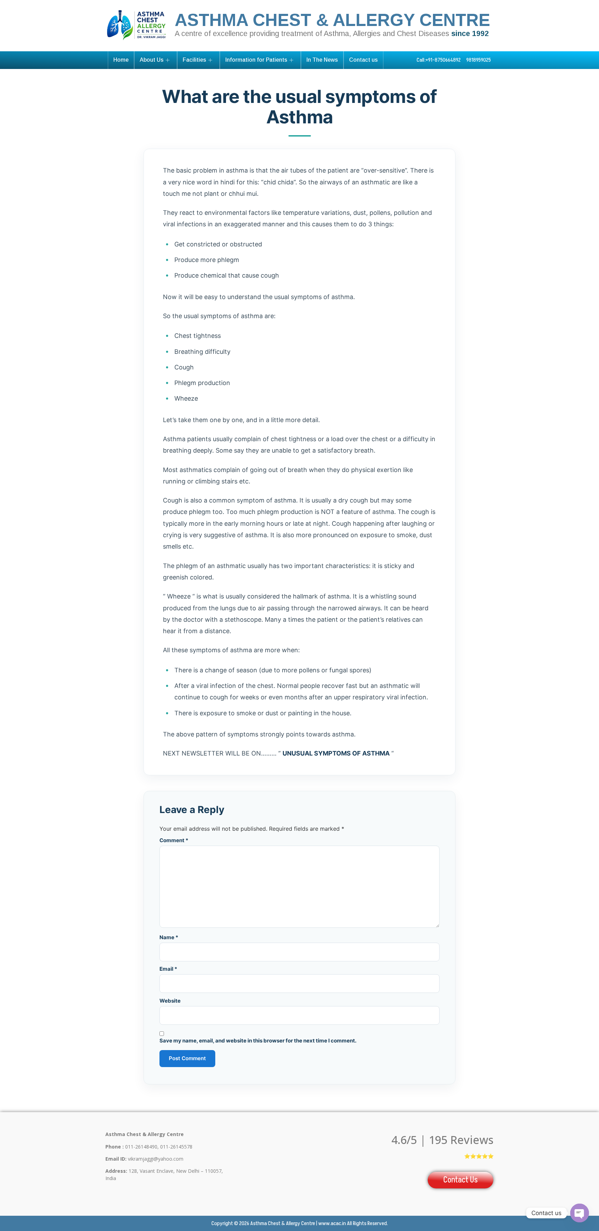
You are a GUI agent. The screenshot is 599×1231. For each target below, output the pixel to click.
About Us (152, 60)
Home (121, 60)
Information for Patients (256, 60)
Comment (173, 840)
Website (170, 1000)
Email (168, 968)
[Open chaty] (579, 1213)
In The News (322, 60)
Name (168, 937)
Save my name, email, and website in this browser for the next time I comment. (257, 1040)
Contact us (363, 60)
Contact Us (460, 1180)
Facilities (194, 60)
